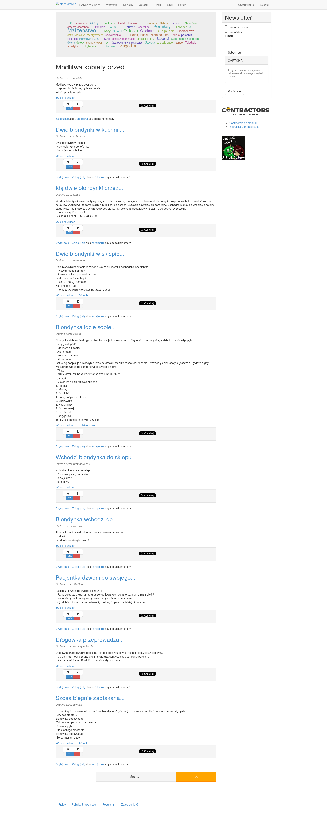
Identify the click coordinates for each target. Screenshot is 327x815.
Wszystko (112, 5)
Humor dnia (236, 32)
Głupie (84, 295)
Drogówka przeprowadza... (90, 639)
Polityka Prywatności (84, 804)
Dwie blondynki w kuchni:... (90, 129)
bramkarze (134, 23)
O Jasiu (130, 30)
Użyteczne (90, 46)
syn (108, 42)
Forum (182, 5)
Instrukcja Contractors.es (244, 126)
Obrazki (143, 5)
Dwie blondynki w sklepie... (90, 253)
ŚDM (107, 38)
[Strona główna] (67, 4)
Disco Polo (190, 23)
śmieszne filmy (145, 38)
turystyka (72, 46)
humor (131, 27)
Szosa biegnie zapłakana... (90, 698)
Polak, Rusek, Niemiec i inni (149, 34)
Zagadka (128, 45)
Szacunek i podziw (127, 42)
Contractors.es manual (243, 123)
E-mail (229, 36)
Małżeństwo (81, 30)
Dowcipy (128, 5)
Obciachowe (185, 31)
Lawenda (181, 27)
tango (179, 42)
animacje (110, 23)
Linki (170, 5)
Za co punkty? (129, 804)
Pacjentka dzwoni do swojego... (95, 577)
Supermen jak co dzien (185, 38)
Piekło (62, 804)
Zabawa (110, 46)
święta (71, 42)
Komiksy (162, 26)
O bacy (106, 31)
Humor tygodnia (238, 27)
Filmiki (157, 5)
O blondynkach (66, 98)
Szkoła (150, 42)
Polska (176, 35)
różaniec (72, 38)
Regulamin (108, 804)
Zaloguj (264, 5)
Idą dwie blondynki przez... (89, 188)
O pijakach (166, 30)
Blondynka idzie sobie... (86, 327)
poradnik (186, 35)
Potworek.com (89, 4)
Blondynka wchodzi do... (86, 519)
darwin (176, 23)
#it (71, 23)
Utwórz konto (246, 5)
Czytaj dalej (62, 177)
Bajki (121, 23)
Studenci (163, 38)
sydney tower (94, 42)
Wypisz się (234, 91)
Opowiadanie (113, 35)
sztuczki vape (165, 42)
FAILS (112, 27)
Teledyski (190, 42)
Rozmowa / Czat (89, 38)
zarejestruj (81, 119)
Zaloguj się (62, 119)
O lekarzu (148, 30)
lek (190, 27)
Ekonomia (99, 27)
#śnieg (94, 23)
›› (196, 776)
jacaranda (144, 27)
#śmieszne (82, 23)
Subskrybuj (234, 52)
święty (80, 42)
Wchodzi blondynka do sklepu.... (97, 457)
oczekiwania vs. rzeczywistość (85, 35)
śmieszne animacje (123, 38)
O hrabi (117, 31)
